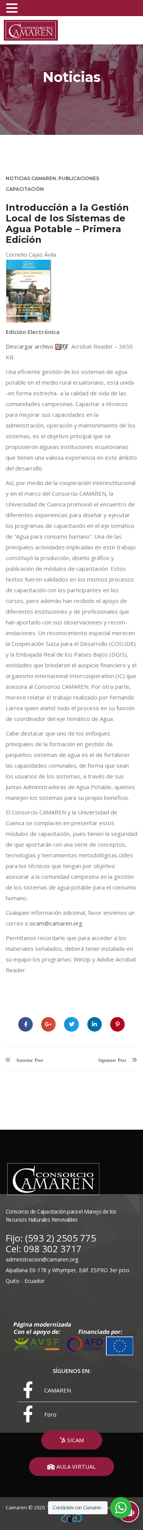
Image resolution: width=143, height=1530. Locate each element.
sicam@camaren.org (55, 923)
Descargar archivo (30, 346)
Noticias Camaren (31, 178)
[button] (71, 1440)
